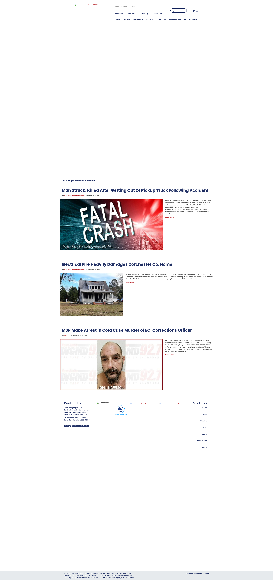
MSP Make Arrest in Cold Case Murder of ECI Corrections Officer (127, 330)
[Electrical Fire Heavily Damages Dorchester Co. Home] (91, 294)
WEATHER (138, 19)
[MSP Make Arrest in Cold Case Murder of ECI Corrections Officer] (111, 364)
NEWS (127, 19)
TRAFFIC (162, 19)
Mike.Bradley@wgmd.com (79, 410)
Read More (169, 217)
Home (204, 408)
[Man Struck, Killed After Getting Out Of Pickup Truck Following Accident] (111, 224)
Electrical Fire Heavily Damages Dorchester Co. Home (117, 264)
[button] (193, 11)
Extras (204, 447)
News (205, 414)
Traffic (204, 427)
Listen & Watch (201, 441)
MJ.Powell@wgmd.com (78, 414)
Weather (203, 421)
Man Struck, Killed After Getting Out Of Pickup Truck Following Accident (135, 190)
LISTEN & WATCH (177, 19)
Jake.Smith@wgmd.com (78, 412)
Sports (150, 19)
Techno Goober (202, 573)
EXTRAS (193, 19)
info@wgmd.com (76, 408)
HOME (118, 19)
